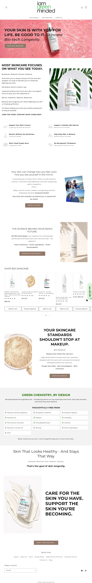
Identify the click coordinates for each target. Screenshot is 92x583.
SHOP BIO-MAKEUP (59, 376)
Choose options (30, 309)
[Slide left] (42, 315)
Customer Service (70, 557)
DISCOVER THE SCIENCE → (32, 253)
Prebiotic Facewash (79, 292)
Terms (31, 557)
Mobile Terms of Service (54, 557)
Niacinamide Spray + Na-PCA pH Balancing (64, 298)
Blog (50, 560)
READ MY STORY (34, 205)
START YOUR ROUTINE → (46, 543)
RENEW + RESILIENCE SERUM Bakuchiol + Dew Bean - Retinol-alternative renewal (12, 294)
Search (16, 557)
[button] (6, 7)
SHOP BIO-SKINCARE (15, 46)
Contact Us (43, 560)
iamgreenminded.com (48, 582)
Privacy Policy (39, 557)
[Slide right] (50, 315)
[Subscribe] (35, 570)
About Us (23, 557)
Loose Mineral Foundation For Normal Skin (30, 292)
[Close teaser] (87, 300)
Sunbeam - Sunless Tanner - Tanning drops (46, 292)
